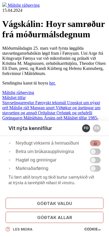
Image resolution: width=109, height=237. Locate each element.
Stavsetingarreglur (18, 102)
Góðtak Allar (54, 217)
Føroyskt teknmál (51, 102)
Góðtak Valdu (54, 203)
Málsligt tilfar (14, 97)
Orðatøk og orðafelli (74, 112)
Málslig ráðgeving (24, 5)
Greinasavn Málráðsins (23, 117)
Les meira (22, 229)
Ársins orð (53, 117)
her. (52, 83)
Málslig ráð (19, 107)
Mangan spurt (43, 107)
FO (86, 128)
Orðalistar (47, 112)
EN (96, 128)
